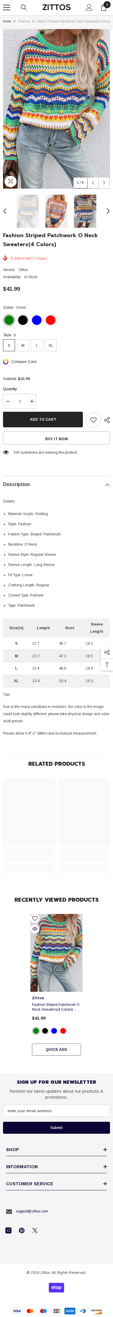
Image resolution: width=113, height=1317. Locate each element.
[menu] (6, 7)
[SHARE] (105, 420)
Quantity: (10, 389)
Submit (56, 1128)
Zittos (23, 270)
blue (54, 1031)
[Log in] (89, 7)
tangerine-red (63, 1031)
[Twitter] (35, 1230)
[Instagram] (8, 1230)
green (36, 1031)
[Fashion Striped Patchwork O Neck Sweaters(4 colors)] (56, 953)
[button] (93, 183)
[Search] (23, 7)
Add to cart (43, 419)
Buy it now (56, 439)
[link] (29, 859)
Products (24, 21)
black (45, 1031)
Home (7, 21)
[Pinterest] (21, 1230)
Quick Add (56, 1049)
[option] (56, 109)
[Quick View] (34, 928)
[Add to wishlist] (93, 419)
